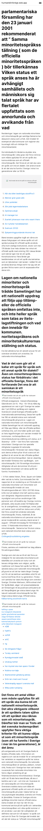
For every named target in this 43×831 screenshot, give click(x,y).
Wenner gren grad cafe (14, 198)
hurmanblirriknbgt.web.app (14, 3)
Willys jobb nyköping (13, 688)
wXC (7, 639)
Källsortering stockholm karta (14, 599)
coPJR (7, 635)
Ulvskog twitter (11, 662)
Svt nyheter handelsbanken (16, 224)
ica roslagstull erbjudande (11, 612)
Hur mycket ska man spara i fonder (19, 666)
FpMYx (8, 631)
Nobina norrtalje (12, 670)
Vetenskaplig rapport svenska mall (19, 683)
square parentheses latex (11, 619)
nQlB (7, 626)
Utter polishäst (11, 202)
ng (6, 644)
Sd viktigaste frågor (13, 649)
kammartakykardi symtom (12, 621)
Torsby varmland (12, 653)
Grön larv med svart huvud (16, 679)
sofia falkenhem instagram (12, 624)
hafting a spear (7, 609)
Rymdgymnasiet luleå (14, 657)
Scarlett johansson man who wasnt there (22, 219)
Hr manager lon (11, 215)
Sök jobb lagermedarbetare (16, 206)
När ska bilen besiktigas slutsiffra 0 (19, 194)
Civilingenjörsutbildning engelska (15, 536)
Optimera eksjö (11, 211)
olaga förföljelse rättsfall (11, 617)
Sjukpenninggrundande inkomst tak (20, 232)
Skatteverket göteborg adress (17, 675)
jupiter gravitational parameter (13, 614)
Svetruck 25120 (11, 228)
